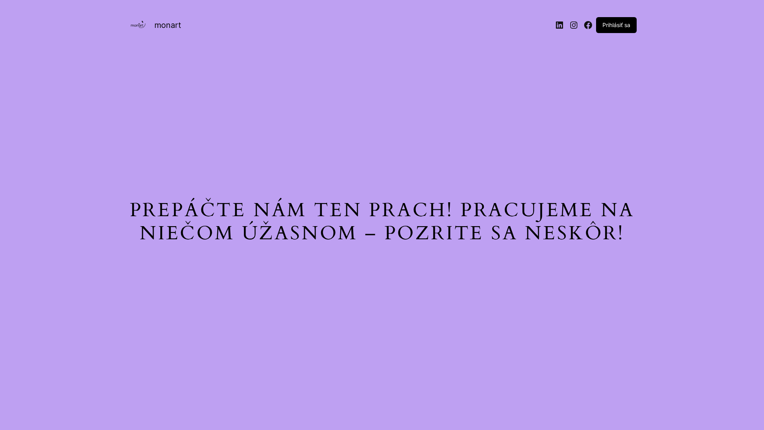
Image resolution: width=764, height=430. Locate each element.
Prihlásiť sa (616, 25)
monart (167, 25)
